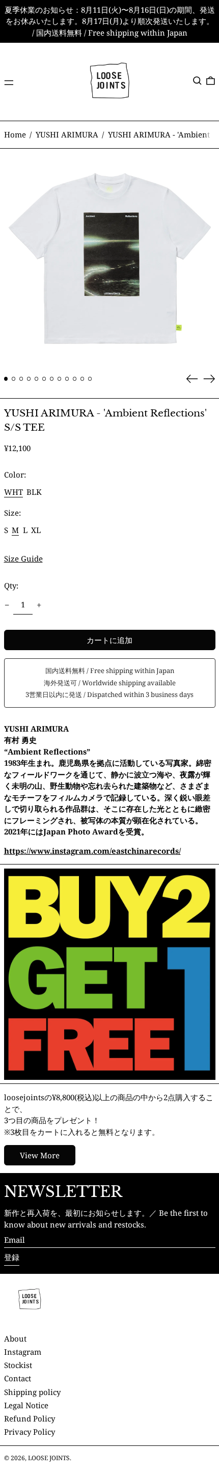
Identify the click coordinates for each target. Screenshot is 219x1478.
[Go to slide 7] (52, 379)
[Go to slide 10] (75, 379)
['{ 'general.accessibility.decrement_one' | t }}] (6, 604)
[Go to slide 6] (44, 379)
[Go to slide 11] (82, 379)
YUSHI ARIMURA (67, 134)
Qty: (11, 585)
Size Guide (23, 558)
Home (15, 134)
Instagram (22, 1352)
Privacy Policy (29, 1432)
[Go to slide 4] (29, 379)
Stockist (18, 1365)
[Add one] (39, 604)
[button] (197, 81)
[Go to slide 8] (60, 379)
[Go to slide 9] (67, 379)
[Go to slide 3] (21, 379)
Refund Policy (29, 1418)
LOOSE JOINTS (49, 1458)
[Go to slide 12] (90, 379)
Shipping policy (32, 1392)
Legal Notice (26, 1405)
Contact (17, 1378)
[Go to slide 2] (14, 379)
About (15, 1338)
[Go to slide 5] (37, 379)
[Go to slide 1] (6, 379)
